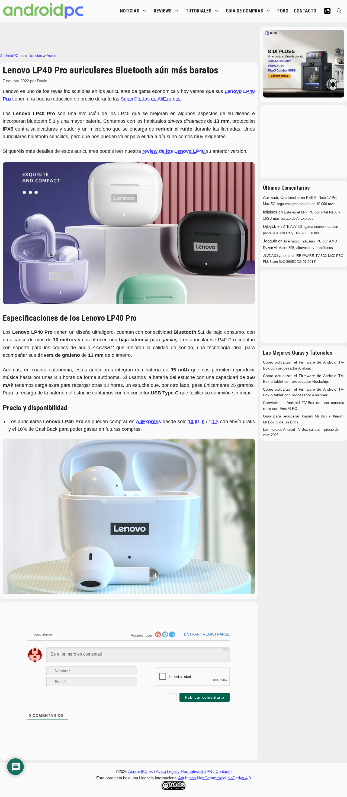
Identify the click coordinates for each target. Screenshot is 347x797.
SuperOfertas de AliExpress (151, 99)
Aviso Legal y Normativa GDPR (184, 771)
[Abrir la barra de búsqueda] (339, 11)
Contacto (224, 771)
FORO (282, 11)
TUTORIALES (198, 11)
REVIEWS (163, 11)
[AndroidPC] (43, 11)
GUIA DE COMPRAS (244, 11)
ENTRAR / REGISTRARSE (206, 634)
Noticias (35, 55)
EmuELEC (288, 409)
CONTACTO (305, 11)
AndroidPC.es (12, 55)
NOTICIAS (129, 11)
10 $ (214, 421)
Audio (51, 55)
